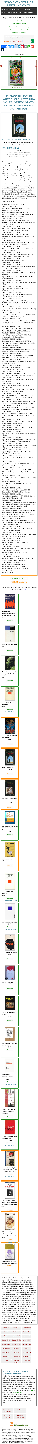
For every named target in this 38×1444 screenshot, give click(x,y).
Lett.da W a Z (27, 1356)
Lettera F (26, 1336)
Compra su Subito (16, 58)
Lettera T (6, 1356)
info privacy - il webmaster (7, 1410)
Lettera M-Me (26, 1344)
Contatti (8, 9)
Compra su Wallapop (16, 87)
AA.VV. (6, 1361)
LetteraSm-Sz (27, 1352)
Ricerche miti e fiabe (19, 13)
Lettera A (6, 1328)
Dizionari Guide (16, 1361)
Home (3, 9)
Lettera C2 (16, 1332)
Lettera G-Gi (6, 1340)
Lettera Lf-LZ (16, 1344)
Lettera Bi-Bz (27, 1328)
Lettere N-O (16, 1348)
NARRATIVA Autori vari (19, 582)
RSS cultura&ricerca (21, 1425)
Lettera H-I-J (27, 1340)
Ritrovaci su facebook (20, 1416)
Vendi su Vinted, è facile (19, 24)
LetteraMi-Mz (6, 1348)
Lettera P (26, 1348)
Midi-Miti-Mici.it (7, 1416)
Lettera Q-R (6, 1352)
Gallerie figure (6, 13)
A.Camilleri (26, 1332)
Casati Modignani (6, 1336)
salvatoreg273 (17, 1392)
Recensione (10, 621)
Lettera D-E (16, 1336)
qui (25, 589)
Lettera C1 (6, 1332)
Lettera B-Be (16, 1328)
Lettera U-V (16, 1356)
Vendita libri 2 (28, 9)
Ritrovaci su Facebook (19, 33)
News (30, 13)
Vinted (32, 1390)
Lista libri (27, 1361)
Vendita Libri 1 (17, 9)
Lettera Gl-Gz (16, 1340)
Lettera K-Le (6, 1344)
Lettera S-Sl (16, 1352)
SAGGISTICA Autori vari (19, 579)
